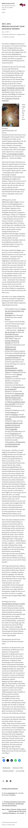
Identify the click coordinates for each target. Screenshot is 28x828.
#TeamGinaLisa (14, 433)
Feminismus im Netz (18, 768)
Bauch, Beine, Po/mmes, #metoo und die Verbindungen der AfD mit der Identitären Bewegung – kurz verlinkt (14, 811)
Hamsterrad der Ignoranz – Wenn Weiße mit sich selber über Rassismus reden (14, 396)
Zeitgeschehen (21, 34)
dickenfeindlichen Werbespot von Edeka (13, 604)
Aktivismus (5, 34)
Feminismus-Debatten (8, 771)
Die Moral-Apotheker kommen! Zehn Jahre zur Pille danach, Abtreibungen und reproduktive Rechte (13, 803)
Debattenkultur (6, 768)
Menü (3, 12)
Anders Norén (11, 824)
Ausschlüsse (14, 414)
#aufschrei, (13, 412)
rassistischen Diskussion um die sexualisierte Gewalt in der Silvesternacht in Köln (14, 425)
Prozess (20, 436)
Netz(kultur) (12, 34)
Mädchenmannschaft (8, 3)
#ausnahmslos (13, 429)
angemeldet (11, 793)
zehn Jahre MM (20, 771)
